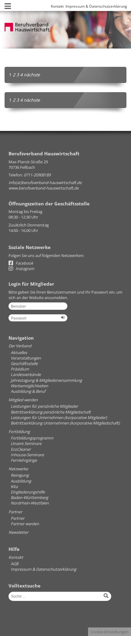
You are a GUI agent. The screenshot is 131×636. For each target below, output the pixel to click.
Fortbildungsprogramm (32, 438)
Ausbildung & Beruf (28, 391)
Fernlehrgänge (24, 460)
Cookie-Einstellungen (109, 631)
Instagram (24, 268)
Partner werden (25, 523)
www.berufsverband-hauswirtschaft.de (44, 188)
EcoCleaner (21, 449)
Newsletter (18, 532)
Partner (15, 512)
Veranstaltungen (26, 358)
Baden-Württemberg (29, 497)
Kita (14, 486)
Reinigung (20, 475)
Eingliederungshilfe (28, 492)
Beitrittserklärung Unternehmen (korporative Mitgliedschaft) (65, 423)
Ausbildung (21, 481)
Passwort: (38, 320)
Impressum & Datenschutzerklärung (96, 6)
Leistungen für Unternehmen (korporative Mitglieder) (59, 417)
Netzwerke (18, 469)
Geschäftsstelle (24, 363)
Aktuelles (19, 352)
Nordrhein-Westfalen (30, 503)
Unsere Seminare (26, 443)
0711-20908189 (37, 175)
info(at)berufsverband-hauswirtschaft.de (45, 182)
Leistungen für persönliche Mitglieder (44, 406)
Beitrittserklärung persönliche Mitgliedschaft (51, 412)
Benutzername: (38, 308)
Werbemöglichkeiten (29, 385)
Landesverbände (26, 374)
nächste (32, 75)
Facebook (24, 263)
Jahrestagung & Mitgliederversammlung (46, 380)
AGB (14, 563)
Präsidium (20, 369)
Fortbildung (19, 431)
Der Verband (20, 346)
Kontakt (57, 6)
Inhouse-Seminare (27, 454)
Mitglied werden (23, 400)
